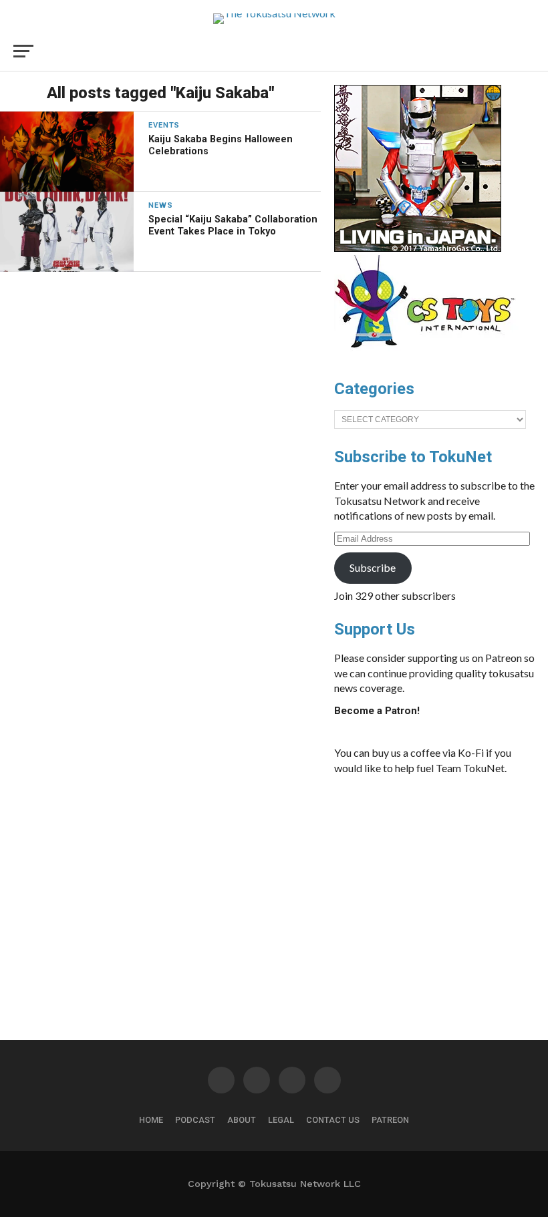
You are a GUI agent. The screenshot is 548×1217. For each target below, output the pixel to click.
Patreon (390, 1120)
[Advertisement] (434, 885)
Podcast (195, 1120)
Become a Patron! (377, 711)
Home (151, 1120)
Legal (281, 1120)
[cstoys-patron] (429, 355)
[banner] (417, 248)
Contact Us (333, 1120)
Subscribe (373, 567)
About (241, 1120)
